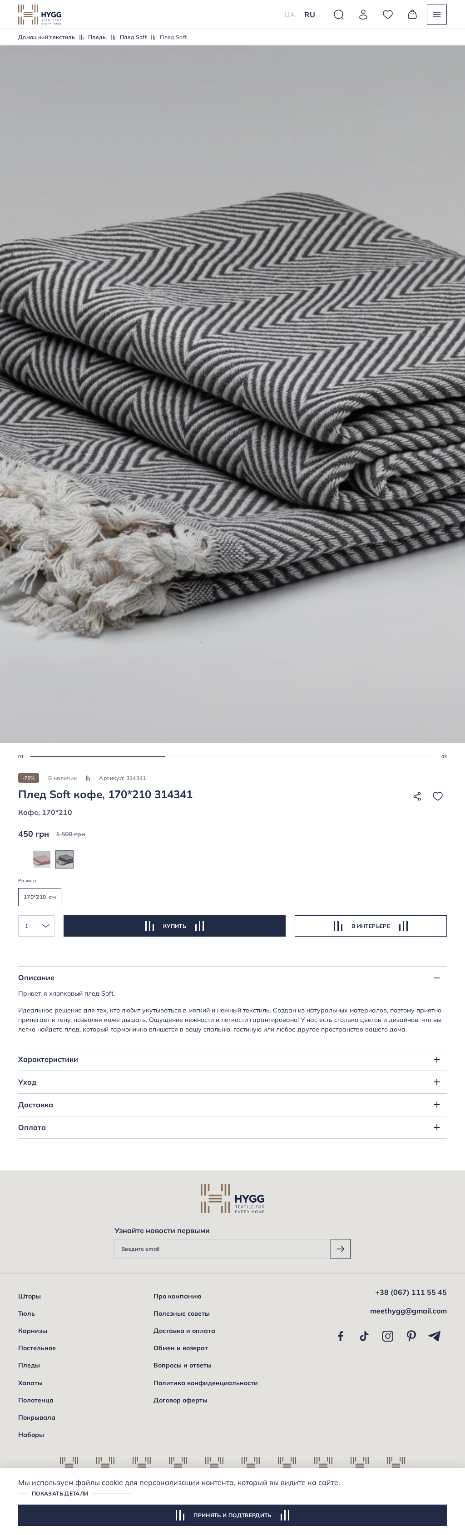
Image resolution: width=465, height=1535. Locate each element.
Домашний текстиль (46, 37)
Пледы (97, 37)
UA (290, 14)
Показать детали (60, 1493)
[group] (42, 859)
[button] (97, 756)
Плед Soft (133, 37)
